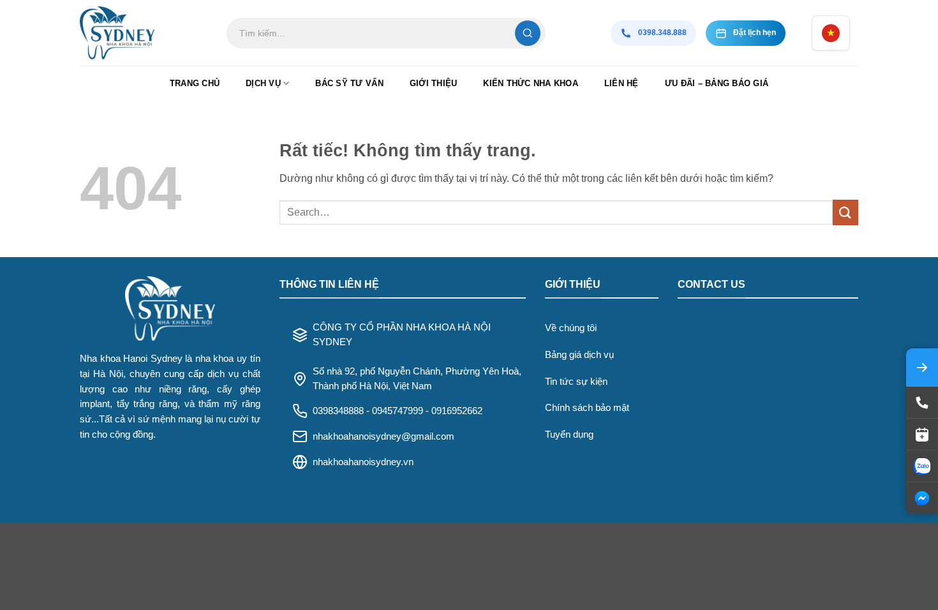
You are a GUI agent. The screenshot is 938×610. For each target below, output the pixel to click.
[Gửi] (845, 212)
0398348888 (338, 410)
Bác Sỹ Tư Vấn (349, 83)
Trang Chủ (195, 83)
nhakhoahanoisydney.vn (363, 461)
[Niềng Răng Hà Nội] (143, 33)
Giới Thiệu (434, 83)
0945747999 (397, 410)
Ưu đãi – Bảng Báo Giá (716, 83)
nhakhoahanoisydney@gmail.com (383, 436)
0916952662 (456, 410)
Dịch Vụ (263, 83)
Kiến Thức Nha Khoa (530, 83)
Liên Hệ (621, 83)
